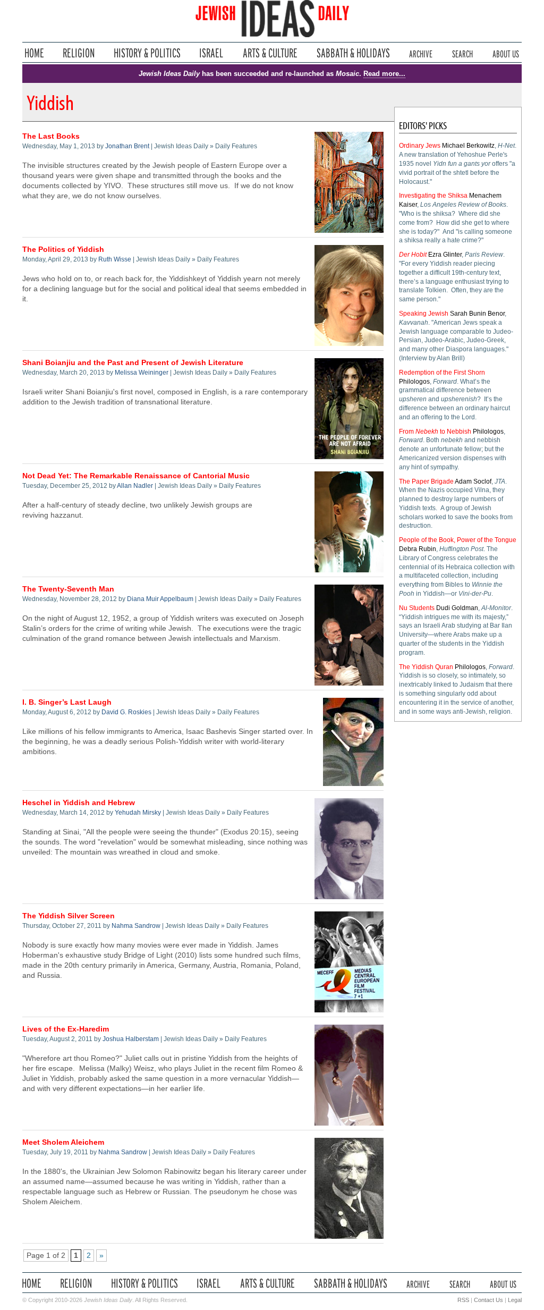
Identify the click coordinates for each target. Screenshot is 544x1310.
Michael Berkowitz (468, 145)
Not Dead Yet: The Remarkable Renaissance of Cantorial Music (136, 476)
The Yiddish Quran (426, 667)
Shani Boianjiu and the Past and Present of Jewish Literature (132, 363)
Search (462, 52)
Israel (211, 52)
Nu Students (417, 608)
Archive (420, 52)
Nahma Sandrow (136, 925)
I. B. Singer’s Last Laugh (67, 702)
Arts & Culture (270, 52)
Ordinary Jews (419, 145)
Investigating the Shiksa (433, 195)
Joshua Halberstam (131, 1039)
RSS (463, 1300)
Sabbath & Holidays (353, 52)
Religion (79, 52)
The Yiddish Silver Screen (68, 916)
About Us (505, 52)
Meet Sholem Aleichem (63, 1142)
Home (34, 52)
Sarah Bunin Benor (477, 313)
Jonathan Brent (127, 146)
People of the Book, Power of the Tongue (457, 540)
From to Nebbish (435, 431)
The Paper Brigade (426, 481)
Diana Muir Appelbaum (160, 599)
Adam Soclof (473, 481)
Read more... (384, 74)
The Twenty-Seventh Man (68, 589)
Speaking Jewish (423, 313)
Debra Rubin (417, 549)
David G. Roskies (126, 712)
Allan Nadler (135, 485)
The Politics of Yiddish (63, 249)
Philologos (414, 381)
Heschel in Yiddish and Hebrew (78, 803)
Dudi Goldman (457, 608)
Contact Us (488, 1300)
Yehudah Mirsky (138, 812)
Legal (515, 1300)
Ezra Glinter (445, 254)
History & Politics (147, 52)
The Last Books (51, 136)
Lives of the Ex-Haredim (65, 1029)
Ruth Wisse (114, 259)
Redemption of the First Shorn (442, 372)
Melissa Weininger (141, 372)
